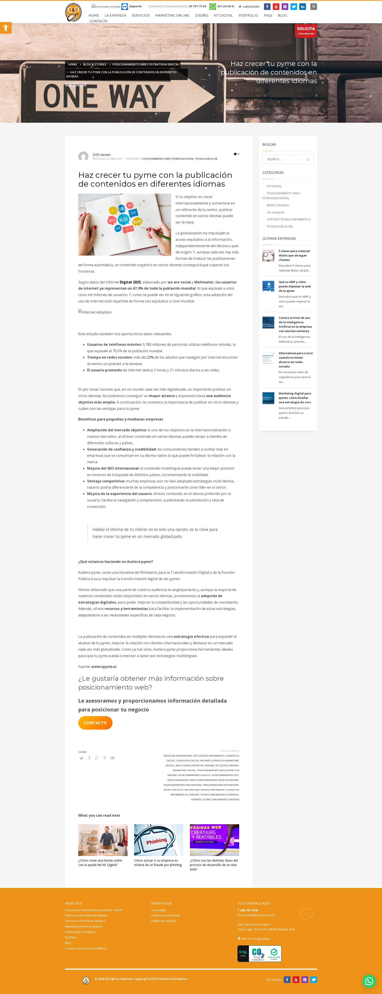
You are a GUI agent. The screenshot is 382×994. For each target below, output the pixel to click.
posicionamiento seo (225, 775)
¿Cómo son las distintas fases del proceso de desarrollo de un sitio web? (214, 864)
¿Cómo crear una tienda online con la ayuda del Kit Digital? (100, 862)
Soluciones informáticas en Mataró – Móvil (93, 910)
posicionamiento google (194, 775)
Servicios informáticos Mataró (85, 921)
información (306, 30)
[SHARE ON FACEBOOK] (89, 758)
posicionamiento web (181, 780)
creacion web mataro (177, 755)
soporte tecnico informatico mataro (215, 799)
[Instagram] (285, 6)
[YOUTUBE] (296, 979)
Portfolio (70, 937)
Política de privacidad (165, 915)
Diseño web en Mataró (80, 932)
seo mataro (191, 789)
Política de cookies (163, 921)
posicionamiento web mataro (183, 785)
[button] (5, 28)
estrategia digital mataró (193, 760)
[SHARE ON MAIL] (112, 758)
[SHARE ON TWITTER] (81, 758)
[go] (308, 159)
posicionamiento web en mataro (218, 780)
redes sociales (173, 789)
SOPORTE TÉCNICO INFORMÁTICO (289, 219)
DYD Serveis (102, 155)
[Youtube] (276, 6)
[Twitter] (293, 6)
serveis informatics (213, 789)
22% (150, 357)
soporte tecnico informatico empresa (214, 794)
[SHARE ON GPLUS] (97, 758)
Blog (68, 943)
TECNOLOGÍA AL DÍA (206, 158)
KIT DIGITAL (274, 186)
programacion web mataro (221, 785)
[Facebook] (267, 6)
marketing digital (184, 770)
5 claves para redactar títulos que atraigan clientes (294, 255)
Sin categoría (275, 212)
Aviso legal (158, 910)
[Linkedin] (302, 6)
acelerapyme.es (104, 666)
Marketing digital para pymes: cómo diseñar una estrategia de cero (295, 397)
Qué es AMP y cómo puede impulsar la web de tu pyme (295, 286)
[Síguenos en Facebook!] (287, 979)
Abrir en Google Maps (255, 938)
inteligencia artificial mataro (195, 765)
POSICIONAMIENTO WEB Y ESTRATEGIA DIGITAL (168, 158)
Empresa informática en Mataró (86, 915)
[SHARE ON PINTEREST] (104, 758)
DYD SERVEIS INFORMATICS (208, 755)
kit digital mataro (227, 765)
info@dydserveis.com (260, 915)
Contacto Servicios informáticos (86, 948)
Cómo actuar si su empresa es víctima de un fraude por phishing (158, 862)
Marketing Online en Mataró (84, 926)
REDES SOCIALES (278, 205)
